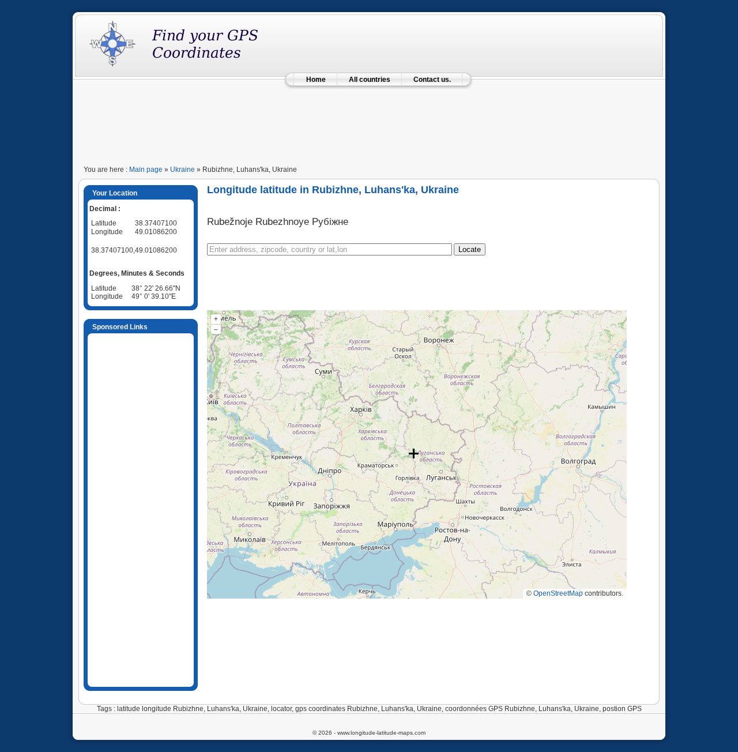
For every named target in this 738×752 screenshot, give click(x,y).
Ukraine (182, 170)
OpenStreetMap (558, 593)
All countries (369, 80)
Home (316, 80)
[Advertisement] (369, 122)
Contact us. (432, 80)
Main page (146, 170)
